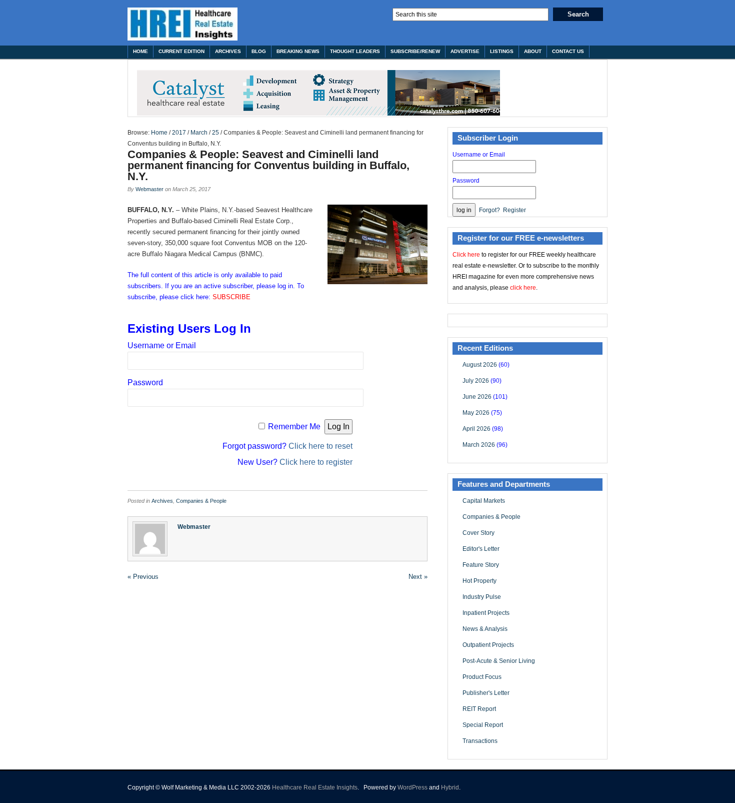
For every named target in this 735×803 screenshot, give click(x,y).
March (199, 132)
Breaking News (298, 51)
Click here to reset (320, 446)
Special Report (482, 724)
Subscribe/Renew (415, 51)
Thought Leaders (355, 51)
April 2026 (476, 428)
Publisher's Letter (486, 692)
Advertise (465, 51)
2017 (179, 132)
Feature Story (480, 564)
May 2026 (476, 412)
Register (514, 210)
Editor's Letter (481, 548)
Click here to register (316, 462)
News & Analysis (485, 628)
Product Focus (482, 676)
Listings (502, 51)
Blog (259, 51)
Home (140, 51)
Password (145, 382)
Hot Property (479, 580)
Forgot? (489, 210)
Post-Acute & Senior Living (498, 660)
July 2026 (475, 380)
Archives (228, 51)
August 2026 (479, 364)
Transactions (480, 740)
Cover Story (478, 532)
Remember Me (294, 426)
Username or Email (162, 345)
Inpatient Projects (486, 612)
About (533, 51)
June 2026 (477, 396)
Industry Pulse (481, 596)
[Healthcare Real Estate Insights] (183, 24)
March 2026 (478, 444)
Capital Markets (483, 500)
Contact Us (568, 51)
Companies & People (201, 501)
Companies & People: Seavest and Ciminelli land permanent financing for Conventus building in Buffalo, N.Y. (269, 165)
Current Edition (181, 51)
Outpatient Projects (488, 644)
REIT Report (479, 708)
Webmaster (150, 189)
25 (215, 132)
